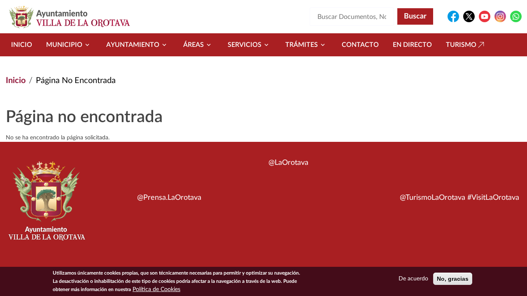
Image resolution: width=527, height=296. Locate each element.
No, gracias (453, 278)
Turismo (461, 45)
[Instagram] (500, 16)
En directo (412, 45)
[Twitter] (469, 16)
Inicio (21, 45)
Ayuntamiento (132, 45)
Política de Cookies (156, 289)
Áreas (193, 45)
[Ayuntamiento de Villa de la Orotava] (46, 205)
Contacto (360, 45)
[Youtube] (484, 16)
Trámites (301, 45)
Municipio (64, 45)
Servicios (244, 45)
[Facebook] (453, 16)
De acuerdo (413, 279)
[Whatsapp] (516, 16)
